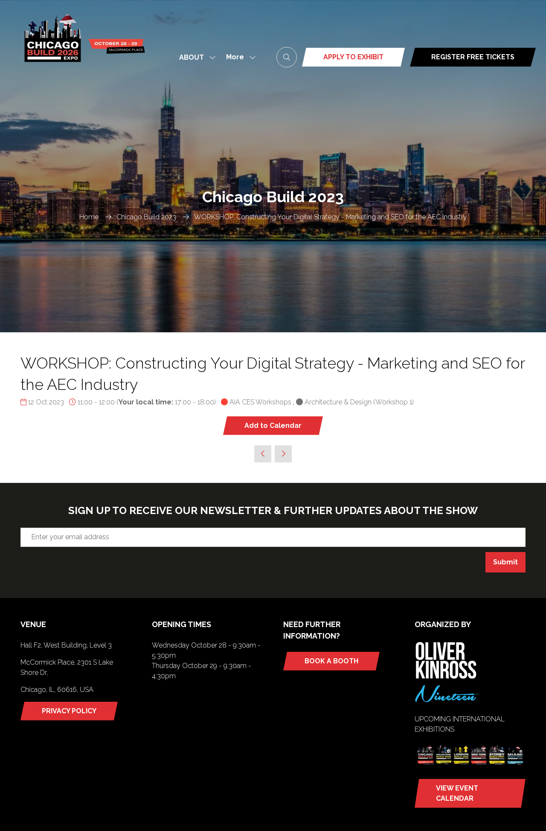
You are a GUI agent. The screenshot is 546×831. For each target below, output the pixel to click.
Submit (505, 562)
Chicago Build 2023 (146, 217)
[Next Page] (283, 453)
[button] (238, 57)
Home (89, 217)
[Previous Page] (262, 453)
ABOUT (191, 57)
